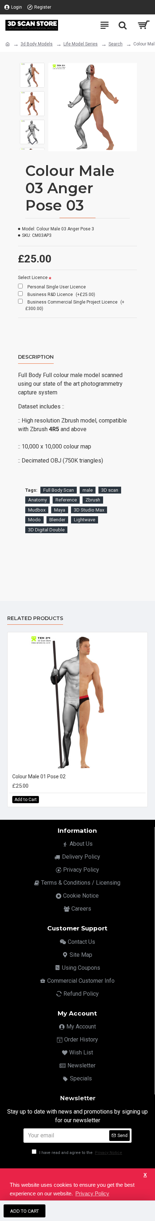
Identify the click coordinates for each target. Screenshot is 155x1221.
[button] (32, 68)
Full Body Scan (58, 490)
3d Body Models (37, 44)
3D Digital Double (46, 529)
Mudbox (36, 510)
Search (115, 44)
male (88, 490)
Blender (57, 519)
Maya (59, 510)
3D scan (109, 490)
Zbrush (92, 500)
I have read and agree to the (80, 1152)
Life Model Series (80, 44)
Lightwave (84, 519)
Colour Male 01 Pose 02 (39, 776)
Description (36, 357)
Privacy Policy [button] (92, 1193)
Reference (66, 500)
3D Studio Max (89, 510)
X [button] (145, 1175)
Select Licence (33, 277)
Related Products (35, 618)
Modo (34, 519)
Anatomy (37, 500)
